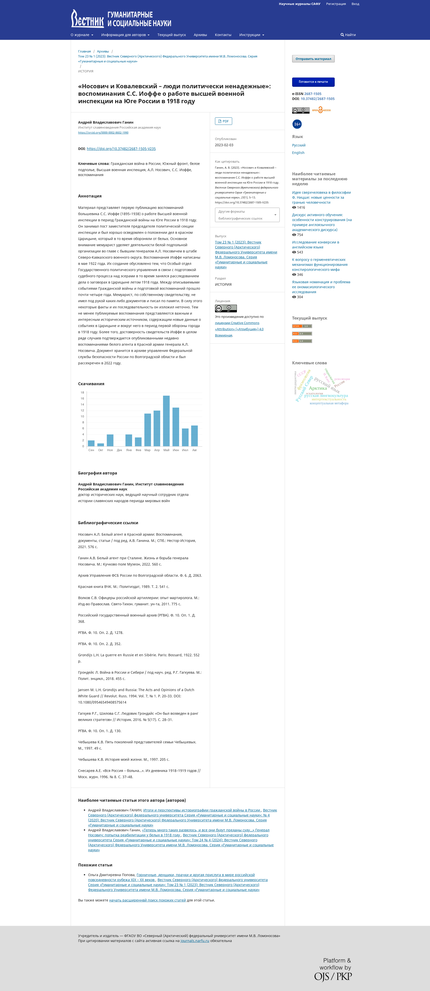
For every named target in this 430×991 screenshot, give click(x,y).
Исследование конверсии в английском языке (315, 244)
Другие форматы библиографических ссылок (240, 215)
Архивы (200, 34)
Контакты (223, 34)
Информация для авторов (124, 34)
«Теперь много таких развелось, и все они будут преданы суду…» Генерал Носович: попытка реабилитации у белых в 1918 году (178, 832)
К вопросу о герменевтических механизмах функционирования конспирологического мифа (320, 264)
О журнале (80, 34)
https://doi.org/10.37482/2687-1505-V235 (121, 148)
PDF (225, 121)
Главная (84, 51)
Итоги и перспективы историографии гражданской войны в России (202, 810)
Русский (299, 145)
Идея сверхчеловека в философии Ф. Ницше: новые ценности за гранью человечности (321, 197)
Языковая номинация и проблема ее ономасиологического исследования (321, 287)
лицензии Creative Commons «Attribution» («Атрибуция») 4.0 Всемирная (239, 329)
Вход (355, 3)
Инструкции (250, 34)
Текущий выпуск (172, 34)
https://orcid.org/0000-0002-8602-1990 (103, 132)
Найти (350, 34)
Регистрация (336, 3)
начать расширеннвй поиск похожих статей (147, 900)
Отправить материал (313, 58)
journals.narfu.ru (195, 940)
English (298, 152)
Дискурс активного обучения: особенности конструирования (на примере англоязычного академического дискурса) (322, 222)
